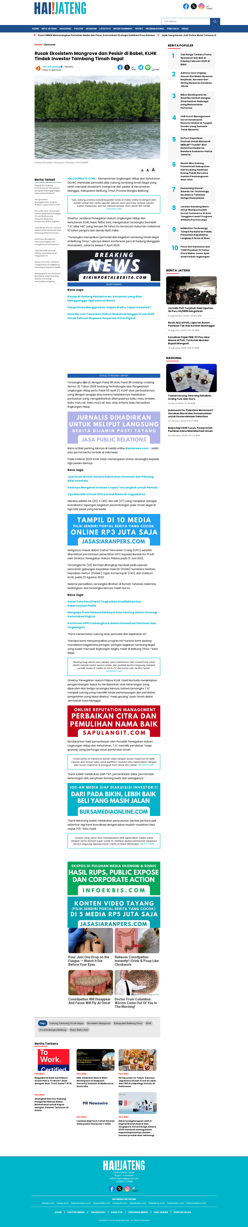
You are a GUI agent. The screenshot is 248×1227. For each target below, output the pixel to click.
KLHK (148, 1023)
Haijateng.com (157, 1203)
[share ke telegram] (141, 69)
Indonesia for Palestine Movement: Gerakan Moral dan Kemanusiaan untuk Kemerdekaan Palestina (190, 413)
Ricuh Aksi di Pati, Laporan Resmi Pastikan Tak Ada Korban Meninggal (191, 324)
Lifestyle (105, 28)
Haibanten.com (175, 1203)
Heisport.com (120, 1203)
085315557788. (114, 209)
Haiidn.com (48, 1203)
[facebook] (186, 8)
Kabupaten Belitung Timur (128, 1023)
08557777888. (147, 844)
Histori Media (76, 1212)
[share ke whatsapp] (134, 69)
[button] (142, 170)
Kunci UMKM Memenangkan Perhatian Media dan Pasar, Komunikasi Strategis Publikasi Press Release (87, 35)
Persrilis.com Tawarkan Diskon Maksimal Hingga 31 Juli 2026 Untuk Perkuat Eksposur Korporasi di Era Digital (110, 316)
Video (185, 28)
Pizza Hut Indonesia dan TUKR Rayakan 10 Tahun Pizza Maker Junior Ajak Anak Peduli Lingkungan (195, 251)
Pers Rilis (173, 28)
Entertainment (122, 28)
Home (35, 28)
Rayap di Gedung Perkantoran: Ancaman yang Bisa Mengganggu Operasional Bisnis (104, 299)
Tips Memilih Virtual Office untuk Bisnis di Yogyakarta (106, 494)
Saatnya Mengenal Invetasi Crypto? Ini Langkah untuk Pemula (112, 487)
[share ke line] (148, 69)
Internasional (155, 28)
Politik (78, 28)
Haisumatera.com (196, 1203)
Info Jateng (49, 28)
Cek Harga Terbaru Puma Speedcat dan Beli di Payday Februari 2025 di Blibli (196, 59)
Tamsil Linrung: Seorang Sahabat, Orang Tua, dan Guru (190, 397)
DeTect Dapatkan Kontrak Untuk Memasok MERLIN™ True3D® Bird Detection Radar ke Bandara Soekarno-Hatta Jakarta (196, 146)
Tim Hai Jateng (51, 66)
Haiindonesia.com (81, 1203)
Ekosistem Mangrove (98, 1023)
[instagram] (202, 8)
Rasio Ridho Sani (79, 1029)
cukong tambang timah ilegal (66, 1023)
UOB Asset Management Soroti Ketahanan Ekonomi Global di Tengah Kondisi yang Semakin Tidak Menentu (196, 123)
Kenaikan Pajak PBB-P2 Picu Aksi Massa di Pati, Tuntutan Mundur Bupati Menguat (188, 340)
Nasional (66, 28)
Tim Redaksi (98, 1212)
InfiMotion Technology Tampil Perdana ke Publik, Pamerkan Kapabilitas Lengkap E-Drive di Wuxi (196, 233)
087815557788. (114, 671)
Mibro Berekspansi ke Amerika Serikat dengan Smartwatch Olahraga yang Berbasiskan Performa (195, 101)
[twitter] (194, 8)
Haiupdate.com (101, 1203)
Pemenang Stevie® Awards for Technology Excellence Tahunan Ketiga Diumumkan (195, 193)
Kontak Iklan (182, 1212)
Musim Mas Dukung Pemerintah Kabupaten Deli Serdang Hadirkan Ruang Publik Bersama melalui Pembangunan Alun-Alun (195, 171)
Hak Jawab (161, 1212)
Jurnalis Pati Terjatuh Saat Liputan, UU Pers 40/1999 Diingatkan (191, 309)
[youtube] (209, 8)
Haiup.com (63, 1203)
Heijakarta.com (138, 1203)
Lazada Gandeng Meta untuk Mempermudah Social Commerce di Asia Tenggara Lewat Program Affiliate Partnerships (196, 213)
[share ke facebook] (120, 69)
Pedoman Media (138, 1212)
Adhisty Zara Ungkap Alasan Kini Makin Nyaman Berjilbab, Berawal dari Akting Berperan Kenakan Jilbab (197, 79)
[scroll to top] (238, 1221)
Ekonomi (91, 28)
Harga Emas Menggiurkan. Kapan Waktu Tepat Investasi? (109, 307)
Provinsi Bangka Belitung (53, 1029)
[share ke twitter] (127, 69)
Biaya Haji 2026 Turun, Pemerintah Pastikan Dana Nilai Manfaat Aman (190, 429)
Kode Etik (117, 1212)
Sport (139, 28)
